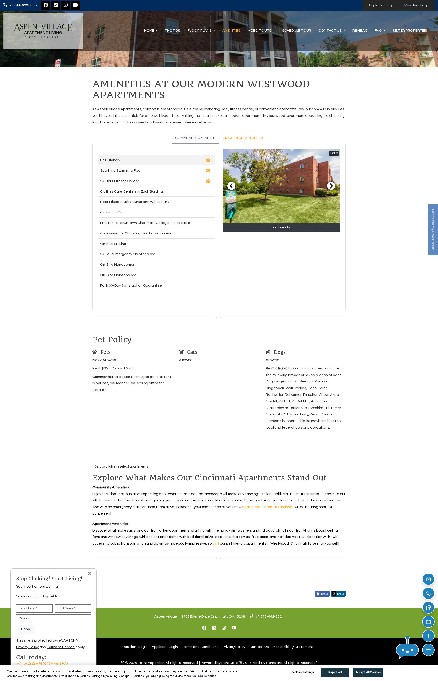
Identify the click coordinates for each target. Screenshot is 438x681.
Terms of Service (61, 647)
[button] (407, 650)
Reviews (360, 30)
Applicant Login (384, 5)
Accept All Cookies (368, 672)
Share (324, 593)
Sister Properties (410, 30)
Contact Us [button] (330, 30)
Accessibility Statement (293, 647)
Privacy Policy (234, 647)
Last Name (66, 608)
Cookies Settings (303, 672)
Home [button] (149, 30)
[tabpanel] (219, 226)
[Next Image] (331, 185)
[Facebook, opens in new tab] (45, 5)
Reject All (335, 672)
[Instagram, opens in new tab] (65, 5)
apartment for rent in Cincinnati (268, 507)
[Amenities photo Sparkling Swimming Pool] (209, 171)
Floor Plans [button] (200, 30)
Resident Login (419, 5)
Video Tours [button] (260, 30)
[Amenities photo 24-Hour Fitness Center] (209, 181)
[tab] (195, 138)
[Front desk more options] (428, 650)
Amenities (231, 30)
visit (216, 543)
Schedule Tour (296, 30)
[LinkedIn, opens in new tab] (55, 5)
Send (25, 629)
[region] (219, 673)
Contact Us (259, 647)
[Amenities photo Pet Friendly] (209, 160)
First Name (28, 608)
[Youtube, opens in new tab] (75, 5)
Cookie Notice (207, 676)
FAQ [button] (379, 30)
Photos (172, 30)
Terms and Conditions (200, 647)
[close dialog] (89, 574)
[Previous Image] (231, 185)
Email (24, 618)
